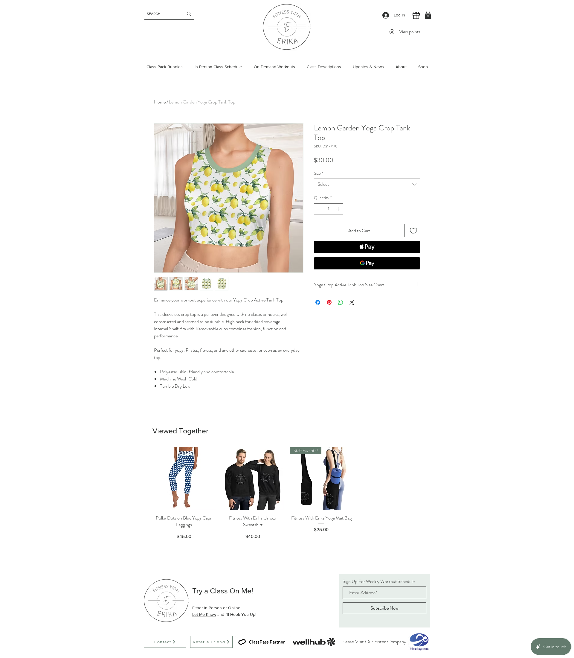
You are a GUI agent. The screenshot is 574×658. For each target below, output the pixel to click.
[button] (428, 15)
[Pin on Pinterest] (329, 302)
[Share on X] (351, 302)
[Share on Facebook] (317, 302)
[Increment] (338, 209)
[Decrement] (318, 209)
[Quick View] (184, 478)
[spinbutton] (328, 209)
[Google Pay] (367, 263)
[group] (287, 493)
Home (160, 101)
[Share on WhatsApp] (340, 302)
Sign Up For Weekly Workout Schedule (379, 581)
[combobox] (367, 184)
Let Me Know (204, 614)
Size (318, 173)
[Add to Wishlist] (413, 230)
